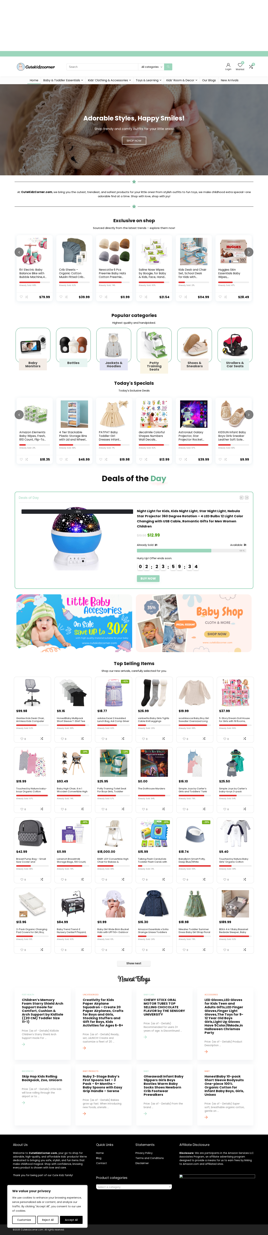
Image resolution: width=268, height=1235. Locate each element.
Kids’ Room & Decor (180, 80)
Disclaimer (142, 1163)
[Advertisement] (109, 25)
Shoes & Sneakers (195, 364)
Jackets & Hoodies (114, 364)
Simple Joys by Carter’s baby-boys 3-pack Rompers (233, 791)
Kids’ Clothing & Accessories (108, 80)
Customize (24, 1220)
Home (34, 80)
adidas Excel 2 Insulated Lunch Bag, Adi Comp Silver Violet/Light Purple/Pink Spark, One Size (113, 722)
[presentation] (19, 252)
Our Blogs (209, 80)
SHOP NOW (134, 141)
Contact (101, 1163)
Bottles (73, 363)
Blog (98, 1158)
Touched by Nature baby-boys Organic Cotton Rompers (31, 791)
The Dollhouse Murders (151, 788)
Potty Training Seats (154, 366)
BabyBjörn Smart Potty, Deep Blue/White (192, 860)
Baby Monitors (32, 364)
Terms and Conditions (149, 1158)
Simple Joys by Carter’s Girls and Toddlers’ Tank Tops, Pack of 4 (193, 791)
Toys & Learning (147, 80)
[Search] (168, 66)
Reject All (48, 1220)
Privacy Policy (144, 1153)
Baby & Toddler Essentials (61, 80)
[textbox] (134, 1187)
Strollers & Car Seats (235, 364)
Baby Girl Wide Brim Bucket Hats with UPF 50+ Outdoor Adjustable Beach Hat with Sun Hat (113, 934)
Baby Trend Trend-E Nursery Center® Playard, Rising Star (71, 932)
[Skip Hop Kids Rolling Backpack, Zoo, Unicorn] (43, 1094)
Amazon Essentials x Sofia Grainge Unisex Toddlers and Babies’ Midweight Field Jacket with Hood (153, 934)
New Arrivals (229, 80)
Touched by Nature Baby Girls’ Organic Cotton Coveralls (233, 861)
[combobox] (134, 1186)
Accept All (71, 1220)
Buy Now (148, 568)
